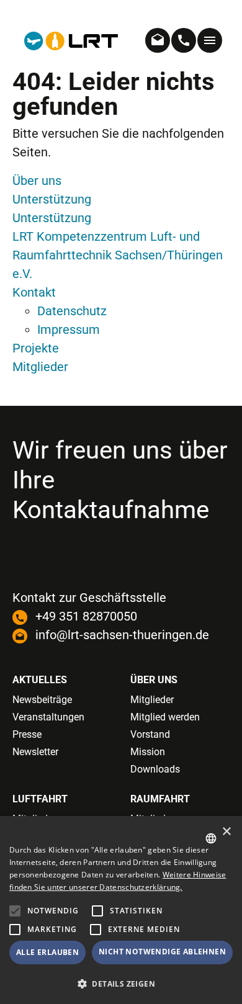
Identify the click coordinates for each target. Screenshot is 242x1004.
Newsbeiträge (42, 700)
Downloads (155, 769)
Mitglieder (40, 366)
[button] (14, 929)
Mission (147, 752)
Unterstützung (51, 199)
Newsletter (35, 752)
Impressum (68, 329)
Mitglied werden (165, 717)
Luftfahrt (40, 799)
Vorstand (150, 734)
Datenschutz (72, 310)
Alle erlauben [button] (47, 952)
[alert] (121, 910)
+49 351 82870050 (86, 616)
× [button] (226, 831)
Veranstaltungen (48, 717)
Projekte (35, 348)
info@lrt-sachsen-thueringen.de (122, 634)
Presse (27, 734)
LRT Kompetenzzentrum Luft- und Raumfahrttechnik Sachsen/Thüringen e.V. (117, 255)
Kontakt (34, 292)
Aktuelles (39, 680)
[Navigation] (210, 40)
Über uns (36, 180)
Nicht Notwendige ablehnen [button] (162, 951)
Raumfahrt (160, 799)
